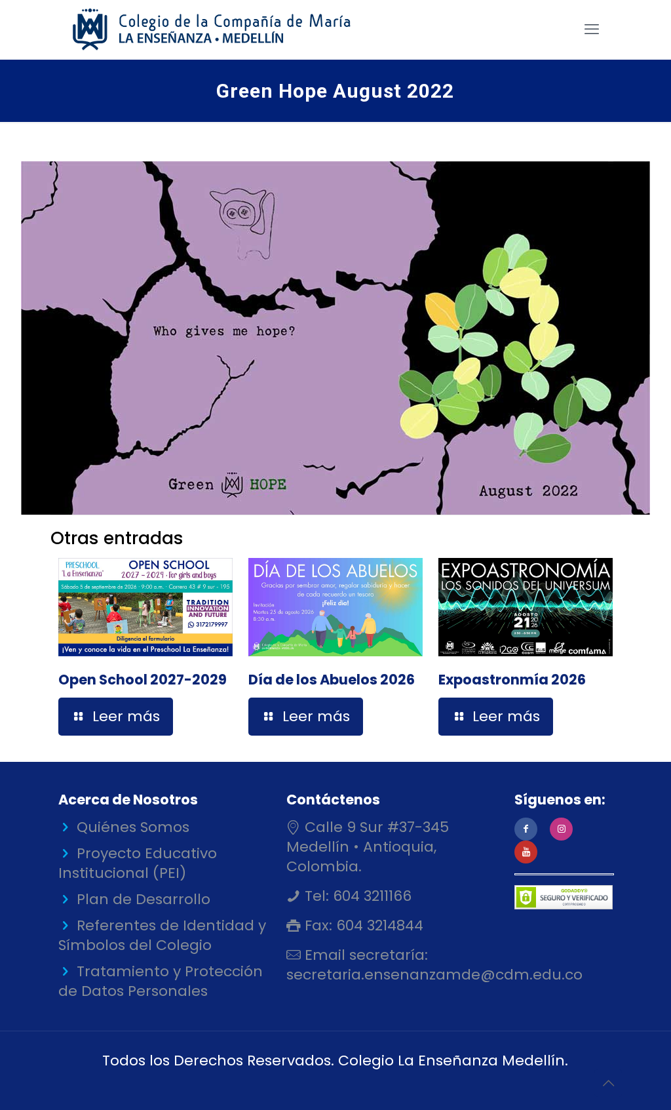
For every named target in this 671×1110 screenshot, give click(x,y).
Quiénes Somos (133, 827)
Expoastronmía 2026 (512, 679)
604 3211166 (370, 896)
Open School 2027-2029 (142, 679)
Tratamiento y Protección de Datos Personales (160, 981)
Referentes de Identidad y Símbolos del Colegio (162, 935)
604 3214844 (377, 925)
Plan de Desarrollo (143, 899)
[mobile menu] (592, 29)
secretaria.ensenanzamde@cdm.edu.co (434, 974)
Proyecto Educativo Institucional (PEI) (137, 863)
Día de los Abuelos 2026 (331, 679)
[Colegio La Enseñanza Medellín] (223, 29)
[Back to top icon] (608, 1083)
